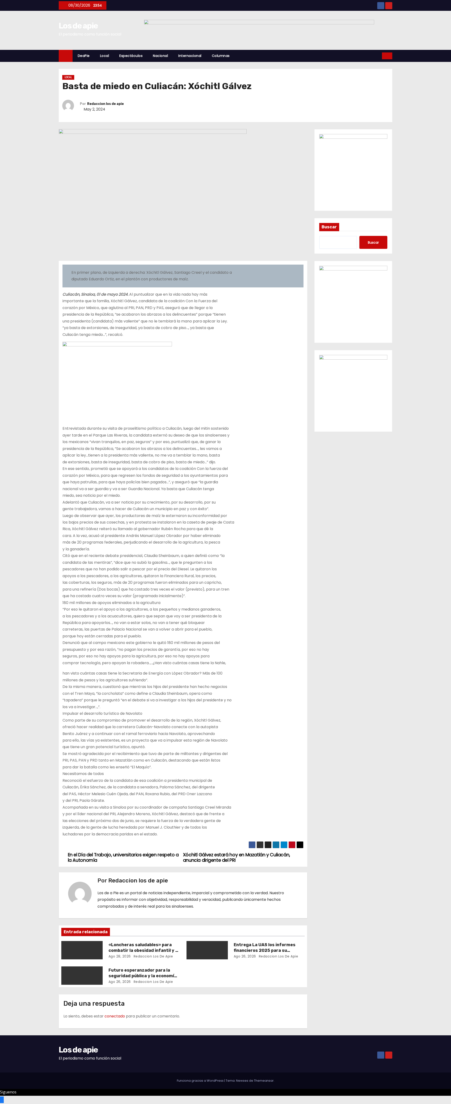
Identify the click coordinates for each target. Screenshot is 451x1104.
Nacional (160, 55)
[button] (378, 55)
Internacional (190, 55)
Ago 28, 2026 (120, 956)
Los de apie (78, 26)
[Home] (66, 56)
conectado (115, 1016)
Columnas (221, 55)
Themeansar (264, 1080)
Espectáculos (131, 55)
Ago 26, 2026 (245, 956)
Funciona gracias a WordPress (200, 1080)
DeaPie (84, 55)
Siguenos (8, 1092)
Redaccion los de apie (105, 104)
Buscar (329, 227)
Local (104, 55)
